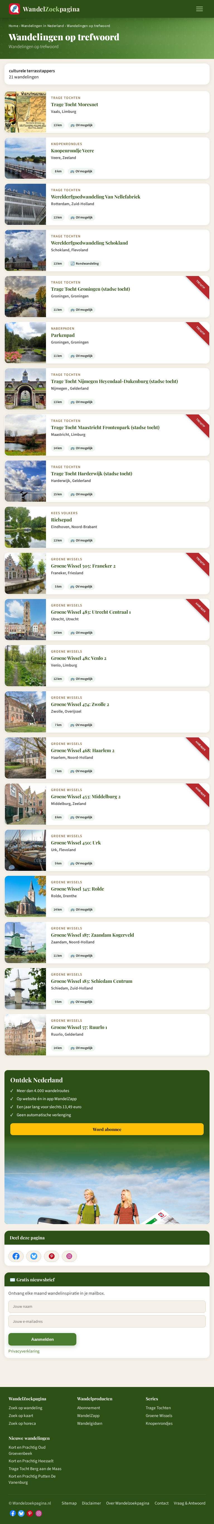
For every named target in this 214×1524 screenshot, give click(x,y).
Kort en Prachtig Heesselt (31, 1461)
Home (13, 25)
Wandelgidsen (89, 1423)
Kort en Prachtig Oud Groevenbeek (27, 1450)
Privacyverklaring (24, 1351)
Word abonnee (107, 1129)
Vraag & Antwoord (189, 1503)
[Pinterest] (51, 1256)
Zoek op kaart (21, 1416)
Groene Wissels (159, 1416)
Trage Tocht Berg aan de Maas (35, 1469)
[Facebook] (15, 1256)
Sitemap (69, 1503)
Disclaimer (91, 1503)
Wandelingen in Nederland (42, 25)
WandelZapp (88, 1416)
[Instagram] (69, 1256)
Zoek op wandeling (25, 1408)
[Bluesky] (33, 1256)
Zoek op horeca (22, 1423)
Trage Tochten (158, 1408)
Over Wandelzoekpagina (127, 1503)
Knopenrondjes (159, 1423)
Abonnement (88, 1408)
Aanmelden (42, 1339)
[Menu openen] (199, 8)
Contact (162, 1503)
